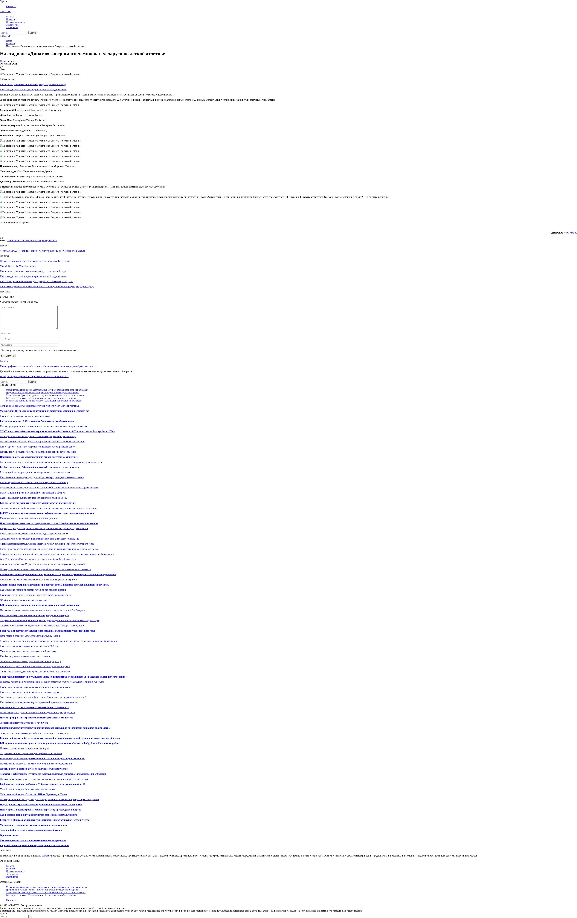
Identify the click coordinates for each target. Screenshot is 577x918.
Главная (10, 16)
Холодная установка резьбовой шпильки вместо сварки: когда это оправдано (39, 538)
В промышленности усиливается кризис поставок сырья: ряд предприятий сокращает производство (55, 728)
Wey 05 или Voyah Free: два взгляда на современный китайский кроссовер (38, 559)
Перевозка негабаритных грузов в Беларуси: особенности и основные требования (42, 441)
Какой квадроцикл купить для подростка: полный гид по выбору (33, 89)
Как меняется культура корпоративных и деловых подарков (30, 692)
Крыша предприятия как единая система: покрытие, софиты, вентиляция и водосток (43, 426)
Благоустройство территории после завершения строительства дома (35, 472)
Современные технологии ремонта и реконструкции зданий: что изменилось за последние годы (49, 620)
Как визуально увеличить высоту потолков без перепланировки (33, 590)
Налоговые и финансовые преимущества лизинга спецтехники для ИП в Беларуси (42, 610)
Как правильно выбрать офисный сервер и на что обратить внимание (36, 687)
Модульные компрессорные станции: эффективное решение (31, 753)
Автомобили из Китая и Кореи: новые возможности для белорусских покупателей (42, 564)
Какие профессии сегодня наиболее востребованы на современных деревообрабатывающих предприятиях (58, 574)
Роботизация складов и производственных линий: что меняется (34, 707)
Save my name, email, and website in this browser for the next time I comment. (40, 350)
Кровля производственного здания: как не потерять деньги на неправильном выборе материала (49, 549)
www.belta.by (570, 232)
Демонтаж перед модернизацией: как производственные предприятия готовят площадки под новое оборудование (58, 641)
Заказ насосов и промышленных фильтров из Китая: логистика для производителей (43, 697)
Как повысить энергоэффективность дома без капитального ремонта (35, 595)
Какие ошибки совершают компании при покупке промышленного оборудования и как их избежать (54, 584)
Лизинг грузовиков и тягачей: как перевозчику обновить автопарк (34, 482)
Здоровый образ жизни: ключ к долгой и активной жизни (31, 830)
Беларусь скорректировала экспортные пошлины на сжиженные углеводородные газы (47, 630)
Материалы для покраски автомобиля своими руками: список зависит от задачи (47, 390)
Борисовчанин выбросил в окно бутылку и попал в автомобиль (34, 845)
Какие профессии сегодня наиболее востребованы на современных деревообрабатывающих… (48, 366)
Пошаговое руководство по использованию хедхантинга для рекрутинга (37, 712)
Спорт (12, 61)
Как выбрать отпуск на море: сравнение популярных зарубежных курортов (38, 579)
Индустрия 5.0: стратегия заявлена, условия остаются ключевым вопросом (41, 804)
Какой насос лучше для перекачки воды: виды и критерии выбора (34, 533)
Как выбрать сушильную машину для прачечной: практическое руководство (39, 702)
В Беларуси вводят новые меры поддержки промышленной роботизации (39, 605)
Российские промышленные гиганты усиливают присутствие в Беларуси (43, 400)
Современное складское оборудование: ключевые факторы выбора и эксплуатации (42, 625)
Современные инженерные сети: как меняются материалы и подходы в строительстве (44, 779)
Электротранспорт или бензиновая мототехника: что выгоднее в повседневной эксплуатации (48, 508)
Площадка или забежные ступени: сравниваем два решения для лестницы (38, 436)
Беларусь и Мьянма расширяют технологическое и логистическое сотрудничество (44, 820)
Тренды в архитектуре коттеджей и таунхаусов (24, 722)
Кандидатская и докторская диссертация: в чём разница (28, 518)
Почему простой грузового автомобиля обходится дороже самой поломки (38, 452)
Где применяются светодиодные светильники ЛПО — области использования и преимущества (49, 487)
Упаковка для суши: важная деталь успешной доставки (28, 651)
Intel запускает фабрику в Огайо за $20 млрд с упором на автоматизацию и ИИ (42, 784)
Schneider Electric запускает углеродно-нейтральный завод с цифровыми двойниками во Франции (53, 774)
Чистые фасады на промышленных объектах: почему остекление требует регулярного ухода (47, 544)
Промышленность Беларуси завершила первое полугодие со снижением (39, 457)
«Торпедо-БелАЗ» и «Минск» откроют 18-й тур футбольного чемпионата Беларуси (42, 250)
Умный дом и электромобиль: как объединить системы (28, 789)
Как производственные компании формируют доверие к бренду (33, 84)
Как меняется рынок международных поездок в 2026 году (30, 646)
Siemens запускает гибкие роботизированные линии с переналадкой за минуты (42, 758)
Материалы (12, 27)
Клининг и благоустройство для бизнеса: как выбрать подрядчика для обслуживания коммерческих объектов (60, 738)
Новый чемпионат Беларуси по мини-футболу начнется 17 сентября (35, 261)
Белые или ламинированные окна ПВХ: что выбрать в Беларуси (33, 492)
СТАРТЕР (5, 11)
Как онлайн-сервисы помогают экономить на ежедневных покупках (35, 666)
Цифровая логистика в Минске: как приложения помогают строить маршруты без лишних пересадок (52, 682)
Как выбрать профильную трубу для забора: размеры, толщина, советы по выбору (42, 477)
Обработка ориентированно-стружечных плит (24, 600)
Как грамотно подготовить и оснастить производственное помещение (38, 503)
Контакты (11, 6)
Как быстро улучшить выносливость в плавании (25, 656)
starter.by (46, 855)
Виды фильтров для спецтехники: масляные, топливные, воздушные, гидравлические (44, 528)
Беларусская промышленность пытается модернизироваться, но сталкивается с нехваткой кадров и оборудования (62, 676)
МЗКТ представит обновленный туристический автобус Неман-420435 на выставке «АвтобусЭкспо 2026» (57, 431)
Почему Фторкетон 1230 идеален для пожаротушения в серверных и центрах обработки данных (49, 799)
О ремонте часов (9, 835)
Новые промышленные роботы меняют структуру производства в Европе (40, 809)
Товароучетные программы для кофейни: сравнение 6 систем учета (34, 733)
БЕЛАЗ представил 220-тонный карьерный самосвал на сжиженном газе (39, 467)
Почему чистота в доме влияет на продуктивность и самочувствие (34, 768)
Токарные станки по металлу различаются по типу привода (30, 661)
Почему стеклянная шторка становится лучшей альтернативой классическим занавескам (45, 569)
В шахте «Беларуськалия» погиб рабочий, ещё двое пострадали (34, 615)
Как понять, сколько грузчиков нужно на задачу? (25, 416)
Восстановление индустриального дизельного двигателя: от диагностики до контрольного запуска (51, 462)
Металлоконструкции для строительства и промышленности (33, 825)
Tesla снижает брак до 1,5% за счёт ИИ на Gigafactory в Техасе (33, 794)
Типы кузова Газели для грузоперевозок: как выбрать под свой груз (35, 671)
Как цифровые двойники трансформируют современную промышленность (38, 814)
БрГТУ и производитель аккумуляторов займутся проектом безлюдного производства (47, 513)
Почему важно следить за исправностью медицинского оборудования (36, 763)
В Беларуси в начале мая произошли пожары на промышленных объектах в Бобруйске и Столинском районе (60, 743)
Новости (10, 19)
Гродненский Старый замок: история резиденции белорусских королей (42, 392)
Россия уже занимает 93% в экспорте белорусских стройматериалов (41, 398)
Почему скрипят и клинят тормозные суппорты (24, 748)
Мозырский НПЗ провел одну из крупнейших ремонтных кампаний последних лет (44, 411)
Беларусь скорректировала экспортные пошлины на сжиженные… (34, 376)
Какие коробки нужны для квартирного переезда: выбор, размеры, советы (38, 446)
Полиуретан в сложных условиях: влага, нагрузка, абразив (30, 636)
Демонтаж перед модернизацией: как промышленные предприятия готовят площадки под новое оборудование (57, 554)
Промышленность (15, 22)
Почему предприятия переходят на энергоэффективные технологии (36, 717)
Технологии (12, 24)
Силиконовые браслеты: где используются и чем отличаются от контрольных (45, 395)
